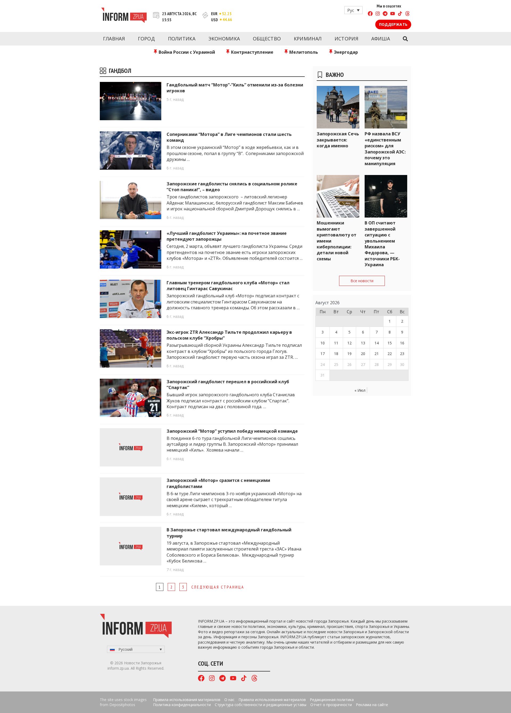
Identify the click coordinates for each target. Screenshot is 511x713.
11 (336, 342)
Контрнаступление (251, 52)
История (346, 38)
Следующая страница (217, 587)
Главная (114, 38)
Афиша (380, 38)
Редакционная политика (332, 699)
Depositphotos (122, 704)
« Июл (360, 390)
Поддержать (393, 24)
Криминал (308, 38)
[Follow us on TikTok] (400, 14)
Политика (181, 38)
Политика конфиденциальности (182, 704)
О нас (229, 699)
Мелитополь (303, 52)
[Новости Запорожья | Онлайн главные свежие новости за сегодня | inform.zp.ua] (124, 15)
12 (349, 342)
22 (390, 353)
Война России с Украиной (186, 52)
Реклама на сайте (372, 704)
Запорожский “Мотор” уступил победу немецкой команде (232, 431)
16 (402, 342)
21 (376, 353)
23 (402, 353)
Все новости (362, 280)
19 (349, 353)
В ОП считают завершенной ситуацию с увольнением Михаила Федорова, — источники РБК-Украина (382, 244)
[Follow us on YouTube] (392, 14)
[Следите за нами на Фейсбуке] (370, 14)
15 (390, 342)
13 (363, 342)
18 (336, 353)
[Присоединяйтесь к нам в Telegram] (385, 14)
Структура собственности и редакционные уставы (260, 704)
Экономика (224, 38)
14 (376, 342)
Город (146, 38)
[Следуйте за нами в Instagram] (377, 14)
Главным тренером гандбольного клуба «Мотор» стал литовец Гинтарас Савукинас (228, 285)
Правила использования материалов (186, 699)
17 (322, 353)
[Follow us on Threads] (407, 14)
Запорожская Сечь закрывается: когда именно (338, 140)
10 (322, 342)
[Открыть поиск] (405, 38)
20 (363, 353)
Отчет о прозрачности (331, 704)
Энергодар (345, 52)
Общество (267, 38)
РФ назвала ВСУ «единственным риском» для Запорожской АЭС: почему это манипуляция (385, 148)
